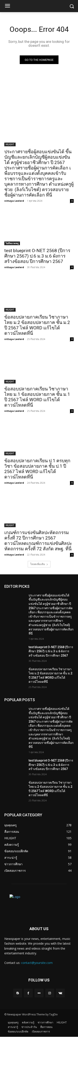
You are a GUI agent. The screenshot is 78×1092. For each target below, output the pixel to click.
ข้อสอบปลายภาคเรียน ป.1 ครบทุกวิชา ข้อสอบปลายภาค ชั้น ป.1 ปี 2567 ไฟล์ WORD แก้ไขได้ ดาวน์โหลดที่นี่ (37, 469)
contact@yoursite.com (37, 963)
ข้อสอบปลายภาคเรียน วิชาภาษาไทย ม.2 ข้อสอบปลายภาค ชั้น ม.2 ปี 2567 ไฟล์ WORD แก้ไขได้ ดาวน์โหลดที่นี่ (37, 325)
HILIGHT (10, 144)
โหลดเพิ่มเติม (37, 564)
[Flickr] (39, 993)
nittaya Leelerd (14, 200)
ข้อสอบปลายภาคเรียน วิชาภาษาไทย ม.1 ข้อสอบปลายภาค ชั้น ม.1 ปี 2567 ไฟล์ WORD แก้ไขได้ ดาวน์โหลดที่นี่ (37, 397)
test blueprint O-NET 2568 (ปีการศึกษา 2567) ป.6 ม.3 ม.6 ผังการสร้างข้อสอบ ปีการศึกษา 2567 (37, 256)
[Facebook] (28, 993)
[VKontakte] (60, 993)
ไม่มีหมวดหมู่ (12, 243)
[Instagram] (50, 993)
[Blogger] (17, 993)
